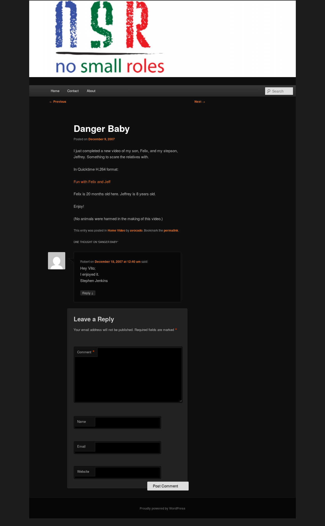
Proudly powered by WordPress (162, 508)
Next (199, 101)
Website (83, 471)
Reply (87, 292)
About (91, 90)
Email (81, 446)
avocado (136, 230)
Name (81, 421)
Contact (73, 90)
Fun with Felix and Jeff (92, 181)
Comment (86, 352)
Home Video (116, 230)
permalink (171, 230)
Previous (58, 101)
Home (55, 90)
